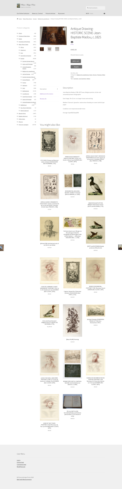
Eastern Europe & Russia (28, 77)
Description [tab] (43, 89)
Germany (24, 85)
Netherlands (25, 91)
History (95, 75)
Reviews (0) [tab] (43, 99)
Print (72, 44)
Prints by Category (23, 124)
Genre (90, 75)
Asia (22, 53)
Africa (22, 47)
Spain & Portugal (26, 99)
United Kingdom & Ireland (29, 102)
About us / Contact (37, 13)
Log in (18, 460)
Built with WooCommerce (24, 479)
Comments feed (21, 464)
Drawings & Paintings (24, 41)
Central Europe (26, 74)
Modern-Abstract (23, 116)
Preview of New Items (24, 36)
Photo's (21, 122)
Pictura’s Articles (50, 13)
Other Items (22, 119)
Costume (75, 78)
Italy (23, 88)
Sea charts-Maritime (26, 108)
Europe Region (26, 80)
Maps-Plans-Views (27, 19)
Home (20, 19)
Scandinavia (25, 94)
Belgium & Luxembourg (43, 19)
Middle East (24, 105)
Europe (35, 19)
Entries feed (20, 462)
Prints (20, 33)
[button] (64, 29)
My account (61, 13)
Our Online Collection (23, 13)
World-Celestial (25, 110)
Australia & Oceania (26, 55)
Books (20, 39)
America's (23, 50)
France (24, 82)
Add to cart (75, 61)
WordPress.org (21, 467)
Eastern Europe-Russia (28, 61)
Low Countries (82, 78)
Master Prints (22, 113)
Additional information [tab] (46, 94)
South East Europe (27, 96)
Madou (88, 78)
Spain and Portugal (27, 64)
